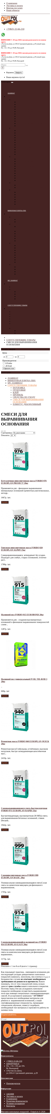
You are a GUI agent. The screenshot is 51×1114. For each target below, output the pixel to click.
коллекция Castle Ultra (26, 121)
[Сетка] (5, 431)
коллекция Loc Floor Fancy (28, 104)
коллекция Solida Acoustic (28, 296)
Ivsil (10, 366)
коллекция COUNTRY (27, 257)
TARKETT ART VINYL (22, 243)
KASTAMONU (18, 190)
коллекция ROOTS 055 (27, 234)
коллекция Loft (23, 178)
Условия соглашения (15, 1103)
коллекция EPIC (24, 248)
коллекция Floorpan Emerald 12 (30, 204)
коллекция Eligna (24, 116)
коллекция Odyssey (25, 152)
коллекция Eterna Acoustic (28, 292)
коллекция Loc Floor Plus (28, 102)
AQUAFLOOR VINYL (22, 217)
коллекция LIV (23, 271)
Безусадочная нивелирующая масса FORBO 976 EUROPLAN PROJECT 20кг (24, 482)
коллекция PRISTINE (26, 274)
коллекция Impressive (26, 109)
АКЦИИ (10, 1094)
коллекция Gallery (25, 135)
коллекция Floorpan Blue (27, 199)
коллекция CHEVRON (27, 222)
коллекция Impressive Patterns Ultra (32, 123)
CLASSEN (16, 156)
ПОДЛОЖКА (18, 312)
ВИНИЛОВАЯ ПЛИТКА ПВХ (17, 210)
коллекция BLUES (25, 245)
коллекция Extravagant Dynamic (31, 159)
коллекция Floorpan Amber (28, 192)
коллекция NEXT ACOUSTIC (30, 241)
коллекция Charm (24, 107)
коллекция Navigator (26, 130)
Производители (13, 1083)
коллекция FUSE (24, 269)
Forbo (9, 363)
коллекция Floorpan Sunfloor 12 (30, 202)
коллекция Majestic (25, 126)
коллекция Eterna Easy (26, 294)
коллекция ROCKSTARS (28, 255)
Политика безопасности (17, 1101)
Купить (5, 502)
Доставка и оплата (14, 5)
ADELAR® (17, 289)
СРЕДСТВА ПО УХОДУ (23, 321)
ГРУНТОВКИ (18, 314)
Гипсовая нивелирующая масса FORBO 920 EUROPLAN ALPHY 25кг (22, 549)
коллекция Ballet (24, 149)
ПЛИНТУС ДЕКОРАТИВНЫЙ (26, 328)
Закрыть (18, 73)
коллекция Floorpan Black (28, 197)
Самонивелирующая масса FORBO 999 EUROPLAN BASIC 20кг (19, 876)
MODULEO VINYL (20, 224)
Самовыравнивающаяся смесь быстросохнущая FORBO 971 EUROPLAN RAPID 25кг (24, 809)
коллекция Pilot (23, 133)
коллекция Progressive (26, 166)
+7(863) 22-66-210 (15, 29)
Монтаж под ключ (14, 8)
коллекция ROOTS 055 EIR (29, 236)
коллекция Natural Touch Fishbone (32, 187)
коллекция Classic (24, 114)
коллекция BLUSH (25, 267)
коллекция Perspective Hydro (29, 119)
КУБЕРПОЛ (17, 287)
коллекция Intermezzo (26, 145)
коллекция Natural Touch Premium (31, 185)
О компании (11, 3)
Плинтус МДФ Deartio (27, 331)
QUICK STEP (18, 100)
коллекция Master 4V (26, 180)
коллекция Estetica (25, 140)
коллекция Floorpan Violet (28, 194)
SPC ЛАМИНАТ (13, 280)
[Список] (2, 431)
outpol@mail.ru (12, 1063)
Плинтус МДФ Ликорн (27, 333)
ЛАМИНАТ (11, 93)
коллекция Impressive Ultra (28, 111)
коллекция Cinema (25, 137)
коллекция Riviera (25, 154)
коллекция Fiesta (24, 142)
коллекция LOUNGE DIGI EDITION (33, 252)
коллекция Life (23, 173)
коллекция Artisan (25, 147)
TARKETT (16, 128)
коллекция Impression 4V (28, 161)
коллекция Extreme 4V (27, 175)
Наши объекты (12, 10)
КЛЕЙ (14, 316)
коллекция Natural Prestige (28, 164)
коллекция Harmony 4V (27, 171)
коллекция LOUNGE (26, 260)
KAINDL (16, 183)
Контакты (10, 1106)
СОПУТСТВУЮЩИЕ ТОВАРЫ (17, 305)
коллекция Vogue (24, 168)
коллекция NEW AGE (26, 262)
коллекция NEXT (24, 238)
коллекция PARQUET (26, 219)
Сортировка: (6, 433)
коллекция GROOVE (26, 250)
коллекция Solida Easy (26, 299)
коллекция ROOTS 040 (27, 231)
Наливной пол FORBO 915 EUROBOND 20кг (22, 615)
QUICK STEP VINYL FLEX (24, 264)
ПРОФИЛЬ (17, 319)
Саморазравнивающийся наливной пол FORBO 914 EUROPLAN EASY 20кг (24, 943)
